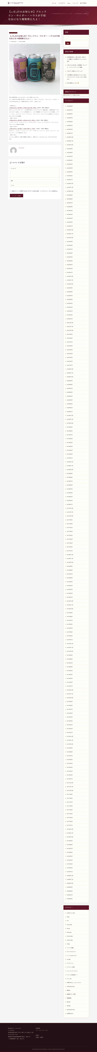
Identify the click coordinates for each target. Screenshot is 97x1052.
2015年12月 (70, 601)
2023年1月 (70, 272)
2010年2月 (70, 867)
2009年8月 (70, 891)
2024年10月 (70, 191)
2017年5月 (70, 535)
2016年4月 (70, 585)
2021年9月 (70, 334)
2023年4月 (70, 260)
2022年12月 (70, 276)
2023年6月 (70, 253)
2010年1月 (70, 871)
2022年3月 (70, 311)
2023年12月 (70, 230)
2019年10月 (70, 423)
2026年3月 (70, 125)
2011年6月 (70, 806)
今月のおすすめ (71, 986)
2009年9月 (70, 887)
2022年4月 (70, 307)
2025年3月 (70, 172)
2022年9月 (70, 288)
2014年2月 (70, 682)
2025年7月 (70, 156)
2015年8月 (70, 616)
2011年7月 (70, 802)
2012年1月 (70, 779)
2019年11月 (70, 419)
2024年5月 (70, 210)
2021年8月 (70, 338)
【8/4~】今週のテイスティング (75, 71)
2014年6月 (70, 666)
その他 (68, 959)
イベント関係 (70, 947)
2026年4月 (70, 121)
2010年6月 (70, 852)
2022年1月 (70, 318)
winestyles (14, 41)
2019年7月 (70, 434)
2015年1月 (70, 639)
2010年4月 (70, 860)
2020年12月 (70, 369)
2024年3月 (70, 218)
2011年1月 (70, 825)
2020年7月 (70, 388)
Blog (69, 3)
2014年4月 (70, 674)
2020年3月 (70, 404)
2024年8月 (70, 199)
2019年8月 (70, 431)
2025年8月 (70, 152)
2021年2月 (70, 361)
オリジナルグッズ (71, 951)
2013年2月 (70, 728)
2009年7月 (70, 895)
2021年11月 (70, 326)
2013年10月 (70, 697)
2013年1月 (70, 732)
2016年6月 (70, 577)
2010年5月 (70, 856)
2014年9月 (70, 655)
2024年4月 (70, 214)
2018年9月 (70, 473)
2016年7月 (70, 574)
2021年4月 (70, 353)
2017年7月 (70, 527)
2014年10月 (70, 651)
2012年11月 (70, 740)
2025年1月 (70, 179)
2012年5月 (70, 763)
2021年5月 (70, 349)
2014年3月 (70, 678)
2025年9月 (70, 148)
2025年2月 (70, 175)
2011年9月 (70, 794)
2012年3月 (70, 771)
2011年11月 (70, 786)
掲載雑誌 (69, 998)
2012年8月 (70, 752)
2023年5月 (70, 257)
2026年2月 (70, 129)
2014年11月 (70, 647)
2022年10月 (70, 284)
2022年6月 (70, 299)
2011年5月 (70, 809)
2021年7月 (70, 342)
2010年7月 (70, 848)
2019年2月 (70, 454)
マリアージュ (70, 963)
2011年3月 (70, 817)
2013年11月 (70, 694)
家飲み (68, 990)
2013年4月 (70, 721)
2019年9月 (70, 427)
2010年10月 (70, 837)
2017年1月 (70, 550)
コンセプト (62, 3)
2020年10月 (70, 376)
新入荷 (23, 41)
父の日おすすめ (71, 1009)
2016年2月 (70, 593)
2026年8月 (70, 106)
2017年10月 (70, 516)
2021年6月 (70, 346)
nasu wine (69, 924)
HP (68, 920)
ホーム (54, 3)
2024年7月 (70, 202)
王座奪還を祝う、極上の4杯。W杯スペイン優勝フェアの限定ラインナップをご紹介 (77, 59)
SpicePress (54, 1049)
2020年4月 (70, 400)
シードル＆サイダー (72, 955)
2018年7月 (70, 481)
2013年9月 (70, 701)
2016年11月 (70, 558)
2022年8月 (70, 291)
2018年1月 (70, 504)
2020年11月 (70, 373)
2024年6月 (70, 206)
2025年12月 (70, 137)
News (68, 928)
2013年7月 (70, 709)
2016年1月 (70, 597)
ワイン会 (69, 978)
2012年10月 (70, 744)
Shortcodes (70, 936)
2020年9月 (70, 380)
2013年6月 (70, 713)
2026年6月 (70, 114)
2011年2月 (70, 821)
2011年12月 (70, 782)
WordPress (44, 1049)
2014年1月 (70, 686)
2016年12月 (70, 554)
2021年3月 (70, 357)
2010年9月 (70, 840)
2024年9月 (70, 195)
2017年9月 (70, 520)
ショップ (75, 3)
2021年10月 (70, 330)
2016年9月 (70, 566)
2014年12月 (70, 643)
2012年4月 (70, 767)
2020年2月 (70, 407)
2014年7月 (70, 663)
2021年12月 (70, 322)
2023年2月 (70, 268)
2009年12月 (70, 875)
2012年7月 (70, 755)
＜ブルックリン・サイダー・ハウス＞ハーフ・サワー (22, 120)
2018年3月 (70, 496)
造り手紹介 (83, 3)
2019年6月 (70, 438)
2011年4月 (70, 813)
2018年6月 (70, 485)
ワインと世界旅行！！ (72, 975)
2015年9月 (70, 612)
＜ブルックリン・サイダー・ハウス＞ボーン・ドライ (22, 128)
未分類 (68, 1005)
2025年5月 (70, 164)
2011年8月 (70, 798)
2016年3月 (70, 589)
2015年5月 (70, 628)
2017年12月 (70, 508)
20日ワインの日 (71, 913)
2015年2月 (70, 636)
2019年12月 (70, 415)
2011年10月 (70, 790)
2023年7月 (70, 249)
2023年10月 (70, 237)
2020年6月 (70, 392)
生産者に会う (70, 1013)
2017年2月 (70, 547)
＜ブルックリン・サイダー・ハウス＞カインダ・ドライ (23, 107)
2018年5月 (70, 489)
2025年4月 (70, 168)
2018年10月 (70, 469)
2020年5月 (70, 396)
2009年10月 (70, 883)
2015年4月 (70, 632)
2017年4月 (70, 539)
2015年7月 (70, 620)
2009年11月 (70, 879)
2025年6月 (70, 160)
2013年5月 (70, 717)
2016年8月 (70, 570)
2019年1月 (70, 458)
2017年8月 (70, 523)
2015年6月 (70, 624)
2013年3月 (70, 724)
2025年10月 (70, 144)
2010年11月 (70, 833)
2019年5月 (70, 442)
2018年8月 (70, 477)
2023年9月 (70, 241)
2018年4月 (70, 492)
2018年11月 (70, 465)
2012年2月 (70, 775)
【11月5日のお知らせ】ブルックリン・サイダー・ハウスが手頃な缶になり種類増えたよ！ (70, 14)
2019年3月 (70, 450)
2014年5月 (70, 670)
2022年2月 (70, 315)
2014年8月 (70, 659)
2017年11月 (70, 512)
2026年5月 (70, 117)
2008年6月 (70, 898)
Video (68, 944)
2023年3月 (70, 264)
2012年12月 (70, 736)
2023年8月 (70, 245)
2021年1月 (70, 365)
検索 (66, 32)
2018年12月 (70, 462)
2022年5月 (70, 303)
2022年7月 (70, 295)
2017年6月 (70, 531)
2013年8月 (70, 705)
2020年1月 (70, 411)
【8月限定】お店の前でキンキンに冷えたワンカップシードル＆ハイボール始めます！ (77, 77)
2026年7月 (70, 110)
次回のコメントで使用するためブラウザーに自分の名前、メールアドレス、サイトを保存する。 (35, 191)
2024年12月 (70, 183)
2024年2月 (70, 222)
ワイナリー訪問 (71, 967)
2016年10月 (70, 562)
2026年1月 (70, 133)
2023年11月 (70, 233)
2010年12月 (70, 829)
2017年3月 (70, 543)
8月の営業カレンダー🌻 (73, 83)
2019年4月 (70, 446)
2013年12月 (70, 690)
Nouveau (69, 932)
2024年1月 (70, 226)
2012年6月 (70, 759)
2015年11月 (70, 605)
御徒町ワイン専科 (71, 994)
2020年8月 (70, 384)
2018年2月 (70, 500)
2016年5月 (70, 581)
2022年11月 (70, 280)
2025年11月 (70, 141)
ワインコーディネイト (72, 971)
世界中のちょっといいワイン (74, 982)
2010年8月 (70, 844)
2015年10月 (70, 608)
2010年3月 (70, 864)
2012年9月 (70, 748)
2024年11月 (70, 187)
